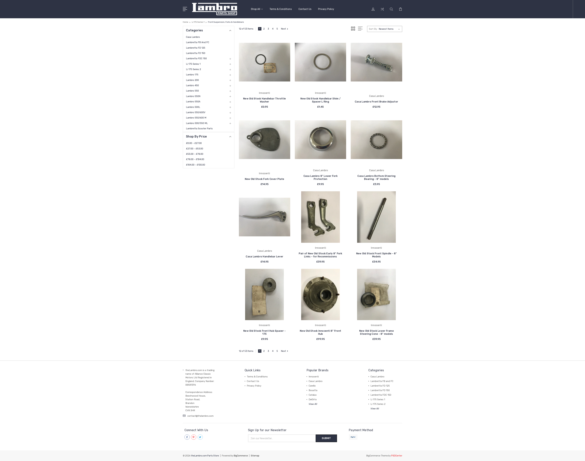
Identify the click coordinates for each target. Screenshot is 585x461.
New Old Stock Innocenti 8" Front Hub (320, 332)
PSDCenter (396, 455)
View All (313, 404)
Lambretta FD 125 (195, 47)
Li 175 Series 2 (193, 69)
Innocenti (314, 376)
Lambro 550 (192, 90)
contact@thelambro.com (200, 416)
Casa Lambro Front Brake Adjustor (376, 101)
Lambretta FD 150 (195, 53)
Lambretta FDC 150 (196, 58)
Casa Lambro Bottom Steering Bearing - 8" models (376, 177)
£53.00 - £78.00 (194, 154)
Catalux (313, 395)
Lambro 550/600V (195, 112)
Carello (312, 385)
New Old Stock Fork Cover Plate (264, 179)
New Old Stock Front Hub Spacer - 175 (264, 332)
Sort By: (373, 29)
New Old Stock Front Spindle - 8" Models (376, 255)
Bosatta (313, 390)
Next (283, 28)
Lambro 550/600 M (196, 117)
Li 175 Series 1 (193, 64)
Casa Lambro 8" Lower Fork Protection (320, 177)
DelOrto (313, 399)
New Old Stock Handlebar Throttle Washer (264, 100)
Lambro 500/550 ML (197, 123)
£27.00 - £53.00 (194, 148)
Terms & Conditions (280, 9)
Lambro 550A (193, 101)
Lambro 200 (192, 80)
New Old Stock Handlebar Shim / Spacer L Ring (320, 100)
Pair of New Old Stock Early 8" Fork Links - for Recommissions (320, 255)
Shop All (255, 9)
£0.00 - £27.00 (194, 143)
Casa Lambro (193, 37)
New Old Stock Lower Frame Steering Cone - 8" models (376, 332)
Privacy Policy (326, 9)
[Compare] (382, 10)
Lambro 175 (192, 74)
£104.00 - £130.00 (195, 164)
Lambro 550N (193, 96)
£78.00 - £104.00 (195, 159)
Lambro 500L (193, 107)
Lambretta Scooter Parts (199, 128)
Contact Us (304, 9)
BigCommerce (241, 455)
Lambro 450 (192, 85)
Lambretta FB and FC (197, 42)
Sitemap (255, 455)
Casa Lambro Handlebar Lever (264, 256)
